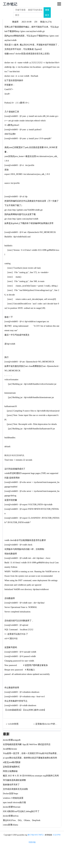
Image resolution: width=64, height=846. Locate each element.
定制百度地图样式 (11, 767)
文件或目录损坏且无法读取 (15, 789)
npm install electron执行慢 (14, 802)
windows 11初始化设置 (13, 798)
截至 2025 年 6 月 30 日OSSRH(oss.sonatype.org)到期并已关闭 (31, 776)
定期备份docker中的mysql (48, 724)
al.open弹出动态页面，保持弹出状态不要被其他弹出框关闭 (30, 758)
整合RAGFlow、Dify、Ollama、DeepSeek (21, 820)
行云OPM (56, 835)
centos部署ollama (10, 825)
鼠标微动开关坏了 (11, 784)
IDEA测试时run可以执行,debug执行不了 (21, 811)
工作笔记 (10, 4)
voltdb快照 (13, 724)
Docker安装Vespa (10, 793)
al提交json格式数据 (11, 762)
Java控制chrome (10, 749)
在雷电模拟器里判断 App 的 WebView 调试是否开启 (26, 744)
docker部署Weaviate (11, 807)
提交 (47, 15)
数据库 (15, 22)
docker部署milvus (10, 816)
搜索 (47, 10)
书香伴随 (32, 842)
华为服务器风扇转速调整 (14, 780)
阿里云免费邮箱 (10, 771)
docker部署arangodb (12, 740)
